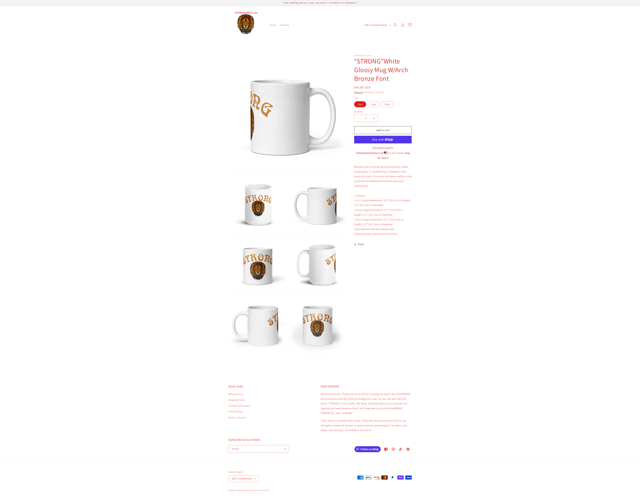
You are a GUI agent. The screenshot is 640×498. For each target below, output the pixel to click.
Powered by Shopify (260, 490)
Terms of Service (237, 417)
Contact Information (239, 405)
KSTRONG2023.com (243, 490)
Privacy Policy (235, 411)
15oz (373, 104)
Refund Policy (235, 394)
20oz (387, 104)
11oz (360, 104)
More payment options (383, 147)
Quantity (358, 111)
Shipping (358, 92)
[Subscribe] (284, 449)
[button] (395, 25)
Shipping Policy (236, 399)
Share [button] (361, 244)
